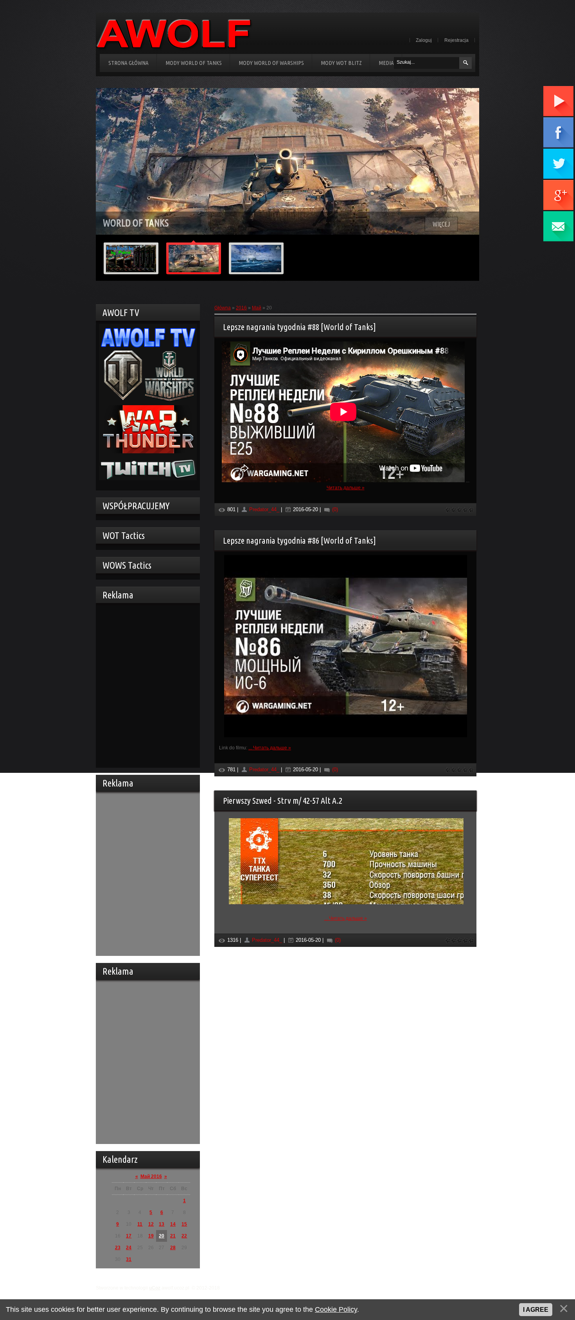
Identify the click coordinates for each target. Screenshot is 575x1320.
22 (184, 1236)
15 (184, 1224)
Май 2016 (151, 1176)
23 (117, 1247)
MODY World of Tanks (193, 62)
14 (173, 1224)
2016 (241, 308)
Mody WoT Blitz (341, 62)
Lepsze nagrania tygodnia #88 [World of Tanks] (299, 327)
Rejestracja (456, 40)
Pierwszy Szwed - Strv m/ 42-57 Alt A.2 (282, 800)
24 (128, 1247)
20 (161, 1236)
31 (128, 1259)
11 (139, 1224)
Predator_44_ (264, 509)
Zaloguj (424, 40)
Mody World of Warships (271, 62)
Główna (222, 308)
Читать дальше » (346, 487)
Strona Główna (128, 62)
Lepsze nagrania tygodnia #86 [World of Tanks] (299, 540)
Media (386, 62)
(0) (334, 509)
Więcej (441, 224)
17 (128, 1236)
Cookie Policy (336, 1309)
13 (161, 1224)
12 (151, 1224)
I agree (535, 1309)
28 (173, 1247)
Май (256, 308)
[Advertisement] (146, 684)
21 (173, 1236)
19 (151, 1236)
